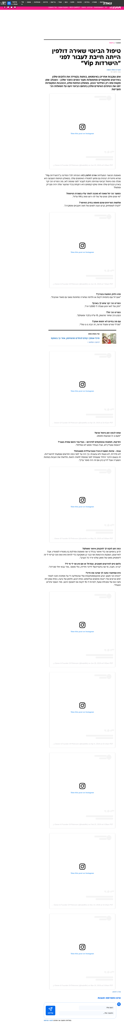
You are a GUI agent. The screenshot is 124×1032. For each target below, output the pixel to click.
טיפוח (84, 7)
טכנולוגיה (37, 2)
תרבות (79, 2)
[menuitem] (93, 3)
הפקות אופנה (63, 7)
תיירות (45, 2)
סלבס (72, 2)
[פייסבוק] (4, 7)
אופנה (29, 2)
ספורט (94, 2)
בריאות (53, 2)
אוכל (60, 2)
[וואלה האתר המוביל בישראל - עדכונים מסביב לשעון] (107, 3)
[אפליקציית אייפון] (11, 7)
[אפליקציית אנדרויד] (14, 7)
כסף (66, 2)
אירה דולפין (116, 992)
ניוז (106, 7)
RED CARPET (75, 7)
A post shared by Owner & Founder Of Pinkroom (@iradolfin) (65, 165)
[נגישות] (3, 3)
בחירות (87, 2)
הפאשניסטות (98, 7)
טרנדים (89, 7)
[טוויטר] (8, 7)
